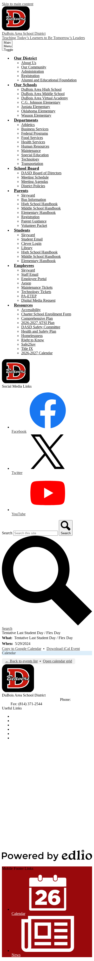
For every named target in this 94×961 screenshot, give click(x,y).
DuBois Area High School (41, 89)
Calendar (9, 653)
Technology (30, 159)
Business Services (34, 129)
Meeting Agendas (34, 182)
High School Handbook (39, 204)
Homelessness (32, 336)
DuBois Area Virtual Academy (44, 98)
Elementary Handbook (38, 212)
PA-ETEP (29, 296)
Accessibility (31, 310)
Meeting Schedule (35, 177)
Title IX (27, 349)
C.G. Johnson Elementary (40, 102)
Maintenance (31, 151)
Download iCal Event (63, 649)
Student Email (32, 239)
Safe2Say (28, 344)
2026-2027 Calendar (37, 353)
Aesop (26, 283)
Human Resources (35, 146)
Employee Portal (34, 279)
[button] (25, 58)
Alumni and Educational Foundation (49, 80)
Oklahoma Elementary (38, 111)
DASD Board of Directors (41, 173)
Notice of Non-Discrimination (34, 716)
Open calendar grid (57, 661)
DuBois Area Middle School (43, 94)
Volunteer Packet (34, 225)
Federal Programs (34, 133)
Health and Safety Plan (38, 331)
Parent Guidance (34, 221)
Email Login (21, 729)
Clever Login (31, 243)
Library (27, 248)
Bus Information (33, 200)
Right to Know (32, 340)
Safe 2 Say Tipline (26, 734)
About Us (28, 63)
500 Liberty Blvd (15, 699)
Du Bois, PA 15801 (44, 699)
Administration (32, 71)
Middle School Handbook (41, 208)
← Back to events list (21, 661)
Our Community (33, 67)
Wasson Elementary (36, 115)
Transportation (32, 164)
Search (7, 533)
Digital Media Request (38, 300)
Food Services (32, 138)
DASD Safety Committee (40, 327)
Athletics (28, 125)
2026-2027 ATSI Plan (37, 323)
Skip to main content (17, 4)
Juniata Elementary (35, 107)
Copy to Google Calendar (21, 649)
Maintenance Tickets (37, 287)
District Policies (33, 186)
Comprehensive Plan (37, 318)
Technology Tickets (36, 292)
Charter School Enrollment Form (46, 314)
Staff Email (29, 274)
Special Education (35, 155)
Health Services (33, 142)
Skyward (28, 195)
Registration (30, 76)
